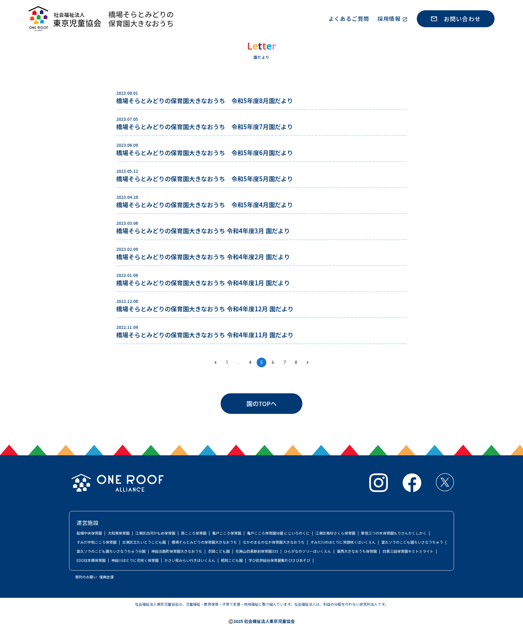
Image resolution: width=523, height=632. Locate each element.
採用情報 (389, 18)
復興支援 (106, 576)
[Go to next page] (307, 362)
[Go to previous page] (215, 362)
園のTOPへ (261, 403)
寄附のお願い (86, 576)
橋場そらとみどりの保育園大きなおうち (141, 19)
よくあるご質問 (349, 18)
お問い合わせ (462, 19)
